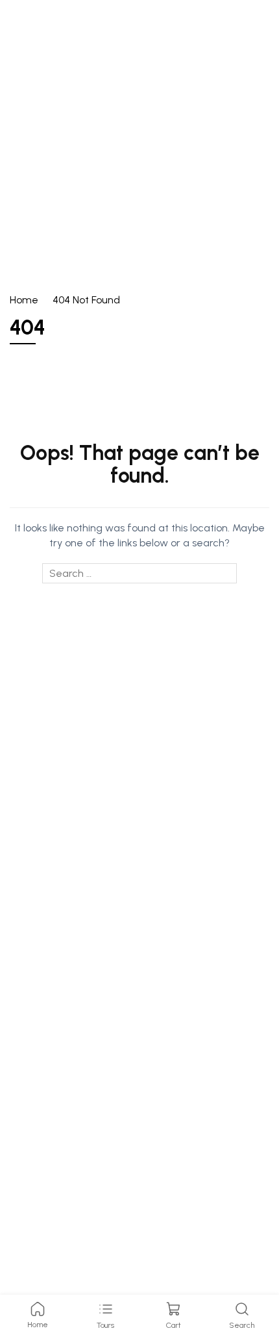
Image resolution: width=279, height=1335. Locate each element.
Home (24, 300)
